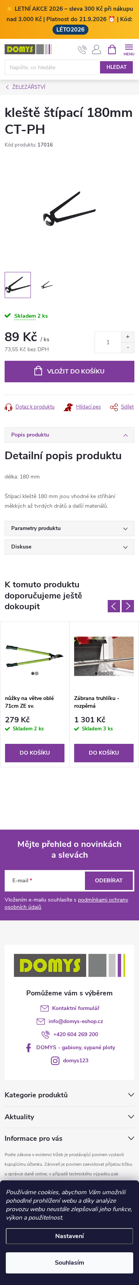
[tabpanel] (35, 694)
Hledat (117, 67)
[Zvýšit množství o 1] (127, 337)
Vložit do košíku (76, 371)
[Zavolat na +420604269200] (82, 50)
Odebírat (109, 880)
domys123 (75, 1060)
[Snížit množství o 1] (127, 347)
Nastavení (69, 1236)
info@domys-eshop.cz (76, 1021)
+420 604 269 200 (75, 1034)
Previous (114, 606)
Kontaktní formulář (75, 1008)
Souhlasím (69, 1262)
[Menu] (129, 49)
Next (128, 606)
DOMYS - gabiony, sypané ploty (75, 1047)
